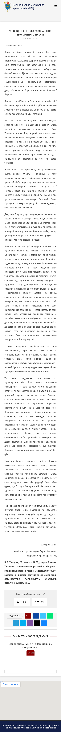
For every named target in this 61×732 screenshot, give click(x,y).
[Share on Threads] (37, 623)
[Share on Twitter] (43, 616)
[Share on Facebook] (36, 616)
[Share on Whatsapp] (50, 616)
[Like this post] (29, 616)
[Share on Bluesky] (44, 623)
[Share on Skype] (23, 623)
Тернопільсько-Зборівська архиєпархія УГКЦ (28, 6)
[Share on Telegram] (16, 623)
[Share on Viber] (30, 623)
